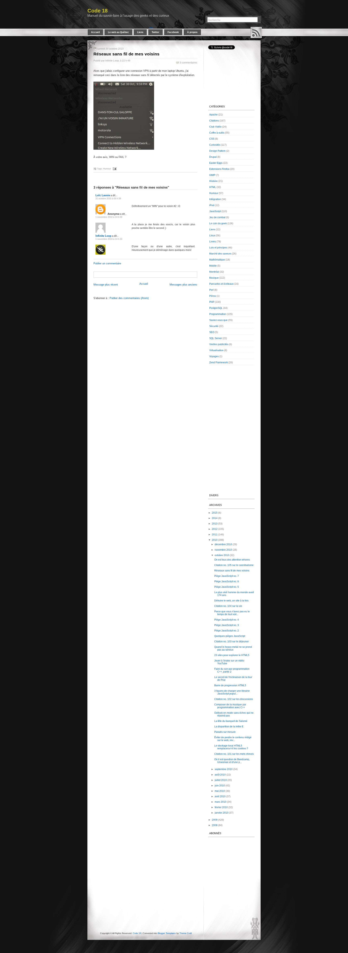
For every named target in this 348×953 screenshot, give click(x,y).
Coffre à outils (216, 132)
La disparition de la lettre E (228, 726)
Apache (213, 114)
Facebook (173, 32)
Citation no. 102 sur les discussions (233, 699)
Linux (212, 235)
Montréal (214, 271)
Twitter (155, 32)
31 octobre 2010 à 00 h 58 (108, 198)
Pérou (212, 296)
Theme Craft (185, 933)
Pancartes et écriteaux (221, 283)
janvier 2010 (221, 812)
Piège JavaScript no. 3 (226, 625)
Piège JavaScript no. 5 (226, 587)
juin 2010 (220, 785)
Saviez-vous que (218, 320)
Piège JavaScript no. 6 (226, 581)
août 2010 (220, 774)
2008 (215, 825)
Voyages (214, 356)
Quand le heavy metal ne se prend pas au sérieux (233, 648)
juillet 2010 (221, 780)
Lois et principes (218, 247)
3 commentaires (188, 62)
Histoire (213, 181)
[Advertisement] (141, 274)
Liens (140, 32)
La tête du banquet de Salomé (230, 721)
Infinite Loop (103, 235)
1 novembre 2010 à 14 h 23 (108, 239)
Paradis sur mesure (225, 732)
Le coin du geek (218, 223)
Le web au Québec (118, 32)
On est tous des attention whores (232, 559)
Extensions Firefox (219, 169)
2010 (215, 540)
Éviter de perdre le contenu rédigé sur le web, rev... (233, 739)
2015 (215, 512)
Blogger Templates (167, 933)
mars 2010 (220, 801)
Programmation (217, 314)
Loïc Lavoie (102, 195)
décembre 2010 (223, 544)
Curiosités (214, 144)
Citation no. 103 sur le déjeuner (231, 641)
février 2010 (221, 807)
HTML (212, 187)
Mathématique (217, 259)
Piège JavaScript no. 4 (226, 619)
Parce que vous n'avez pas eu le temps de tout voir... (232, 613)
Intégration (215, 199)
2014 (215, 518)
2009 (215, 819)
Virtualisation (216, 350)
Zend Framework (218, 362)
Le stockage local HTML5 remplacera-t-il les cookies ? (231, 747)
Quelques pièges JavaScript (229, 636)
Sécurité (213, 326)
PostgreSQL (216, 308)
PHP (211, 302)
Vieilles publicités (218, 344)
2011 (215, 534)
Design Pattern (217, 150)
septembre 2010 (224, 769)
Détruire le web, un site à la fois (231, 600)
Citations (214, 120)
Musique (214, 277)
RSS (256, 32)
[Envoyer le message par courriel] (114, 168)
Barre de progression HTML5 (230, 685)
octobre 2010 (222, 555)
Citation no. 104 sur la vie (228, 606)
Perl (211, 290)
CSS (211, 138)
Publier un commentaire (107, 263)
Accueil (95, 32)
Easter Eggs (216, 163)
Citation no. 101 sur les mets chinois (234, 754)
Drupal (213, 157)
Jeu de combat (217, 217)
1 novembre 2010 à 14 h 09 (108, 217)
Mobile (213, 265)
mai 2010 (220, 791)
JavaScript (215, 211)
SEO (211, 332)
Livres (212, 241)
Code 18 (97, 11)
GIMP (212, 175)
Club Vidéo (215, 126)
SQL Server (215, 338)
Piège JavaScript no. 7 (226, 576)
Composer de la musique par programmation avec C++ (230, 706)
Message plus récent (105, 284)
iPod (211, 205)
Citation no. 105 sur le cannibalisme (234, 565)
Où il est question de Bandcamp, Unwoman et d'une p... (232, 761)
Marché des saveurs (220, 253)
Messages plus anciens (183, 284)
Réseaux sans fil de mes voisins (126, 54)
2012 (215, 529)
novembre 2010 (223, 549)
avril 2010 (220, 796)
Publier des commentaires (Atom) (129, 298)
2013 (215, 523)
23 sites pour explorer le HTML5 (231, 655)
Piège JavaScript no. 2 (226, 630)
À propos (192, 32)
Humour (107, 168)
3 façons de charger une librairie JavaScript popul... (232, 692)
